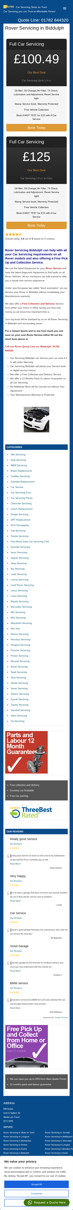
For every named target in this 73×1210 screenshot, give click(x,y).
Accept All (36, 1184)
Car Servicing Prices (21, 498)
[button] (47, 1202)
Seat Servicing (18, 677)
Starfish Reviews (61, 1017)
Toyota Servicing (19, 704)
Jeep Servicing (18, 563)
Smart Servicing (19, 688)
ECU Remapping (20, 525)
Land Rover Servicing (22, 585)
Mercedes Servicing (21, 606)
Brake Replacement (21, 470)
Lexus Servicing (19, 590)
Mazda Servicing (20, 601)
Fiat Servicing (18, 530)
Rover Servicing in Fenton (15, 1145)
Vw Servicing (17, 721)
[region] (36, 1183)
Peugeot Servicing (20, 645)
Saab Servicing (19, 672)
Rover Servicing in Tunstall (57, 1132)
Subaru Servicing (20, 693)
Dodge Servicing (19, 514)
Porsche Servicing (20, 650)
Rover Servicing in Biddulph (16, 1153)
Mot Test (15, 628)
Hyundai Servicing (20, 547)
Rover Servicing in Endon (15, 1149)
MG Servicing (18, 612)
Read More (15, 864)
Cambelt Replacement (23, 481)
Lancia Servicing (19, 579)
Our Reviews (16, 844)
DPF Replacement (20, 519)
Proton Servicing (19, 655)
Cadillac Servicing (20, 476)
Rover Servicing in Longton (57, 1145)
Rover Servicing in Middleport (58, 1137)
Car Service (17, 487)
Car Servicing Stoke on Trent (31, 7)
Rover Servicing (19, 666)
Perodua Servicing (20, 639)
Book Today (36, 128)
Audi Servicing (18, 460)
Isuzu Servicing (19, 552)
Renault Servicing (20, 661)
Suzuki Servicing (19, 699)
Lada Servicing (19, 574)
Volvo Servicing (19, 715)
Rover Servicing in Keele (56, 1153)
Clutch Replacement (21, 508)
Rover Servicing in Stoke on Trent (18, 1132)
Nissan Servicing (20, 634)
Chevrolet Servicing (21, 503)
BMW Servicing (19, 465)
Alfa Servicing (18, 454)
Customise (36, 1193)
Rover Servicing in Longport (16, 1137)
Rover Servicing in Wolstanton (17, 1141)
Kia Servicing (18, 568)
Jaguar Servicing (20, 557)
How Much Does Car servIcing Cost (30, 541)
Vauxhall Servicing (20, 710)
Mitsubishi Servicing (21, 623)
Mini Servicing (18, 617)
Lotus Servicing (19, 596)
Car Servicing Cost (21, 492)
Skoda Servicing (19, 683)
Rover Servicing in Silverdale (58, 1141)
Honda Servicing (19, 536)
